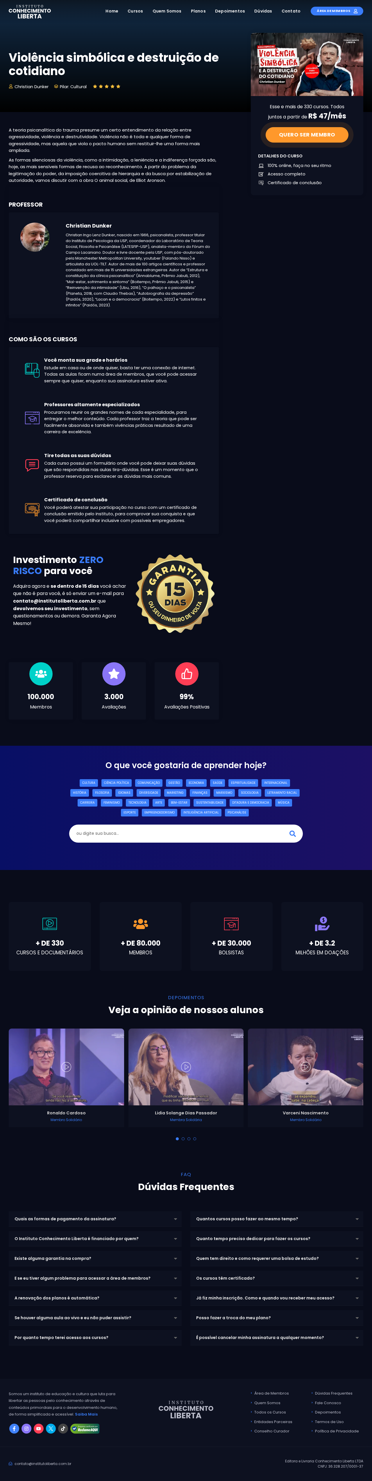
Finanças (200, 793)
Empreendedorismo (159, 812)
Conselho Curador (271, 1431)
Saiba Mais (86, 1414)
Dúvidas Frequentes (334, 1393)
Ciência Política (116, 783)
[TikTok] (63, 1429)
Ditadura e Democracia (250, 802)
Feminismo (111, 802)
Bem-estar (179, 802)
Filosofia (102, 793)
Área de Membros (334, 10)
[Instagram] (26, 1429)
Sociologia (250, 793)
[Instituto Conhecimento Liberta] (30, 11)
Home (111, 11)
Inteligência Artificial (201, 812)
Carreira (87, 802)
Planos (198, 11)
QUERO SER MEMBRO (307, 134)
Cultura (88, 783)
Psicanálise (237, 812)
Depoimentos (230, 11)
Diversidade (148, 793)
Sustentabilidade (209, 802)
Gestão (174, 783)
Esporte (130, 812)
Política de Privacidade (337, 1431)
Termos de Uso (329, 1422)
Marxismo (224, 793)
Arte (158, 802)
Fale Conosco (328, 1403)
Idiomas (124, 793)
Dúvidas (263, 11)
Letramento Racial (282, 793)
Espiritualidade (243, 783)
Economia (196, 783)
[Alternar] (177, 1139)
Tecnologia (137, 802)
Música (283, 802)
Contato (291, 11)
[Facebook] (14, 1429)
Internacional (275, 783)
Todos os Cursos (270, 1412)
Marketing (175, 793)
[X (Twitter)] (51, 1429)
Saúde (217, 783)
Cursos (135, 11)
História (79, 793)
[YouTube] (39, 1429)
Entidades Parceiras (273, 1422)
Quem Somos (167, 11)
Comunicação (149, 783)
